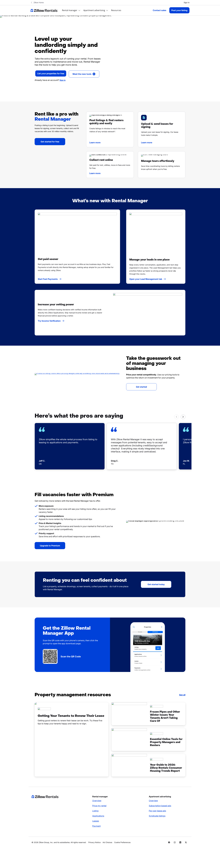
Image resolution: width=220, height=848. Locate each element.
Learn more (94, 142)
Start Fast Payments (48, 279)
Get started (141, 387)
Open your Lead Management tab (145, 279)
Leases (95, 821)
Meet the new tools (82, 74)
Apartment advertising (94, 10)
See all (182, 695)
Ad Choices (107, 842)
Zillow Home (39, 2)
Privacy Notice (94, 842)
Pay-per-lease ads (157, 810)
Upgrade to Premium (50, 545)
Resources (116, 10)
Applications (98, 816)
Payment (96, 826)
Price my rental (99, 805)
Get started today (156, 584)
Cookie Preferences (122, 842)
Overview (96, 800)
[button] (110, 129)
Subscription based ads (160, 805)
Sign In (186, 2)
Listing (95, 810)
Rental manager (69, 10)
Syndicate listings (157, 816)
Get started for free (50, 141)
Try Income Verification (49, 321)
